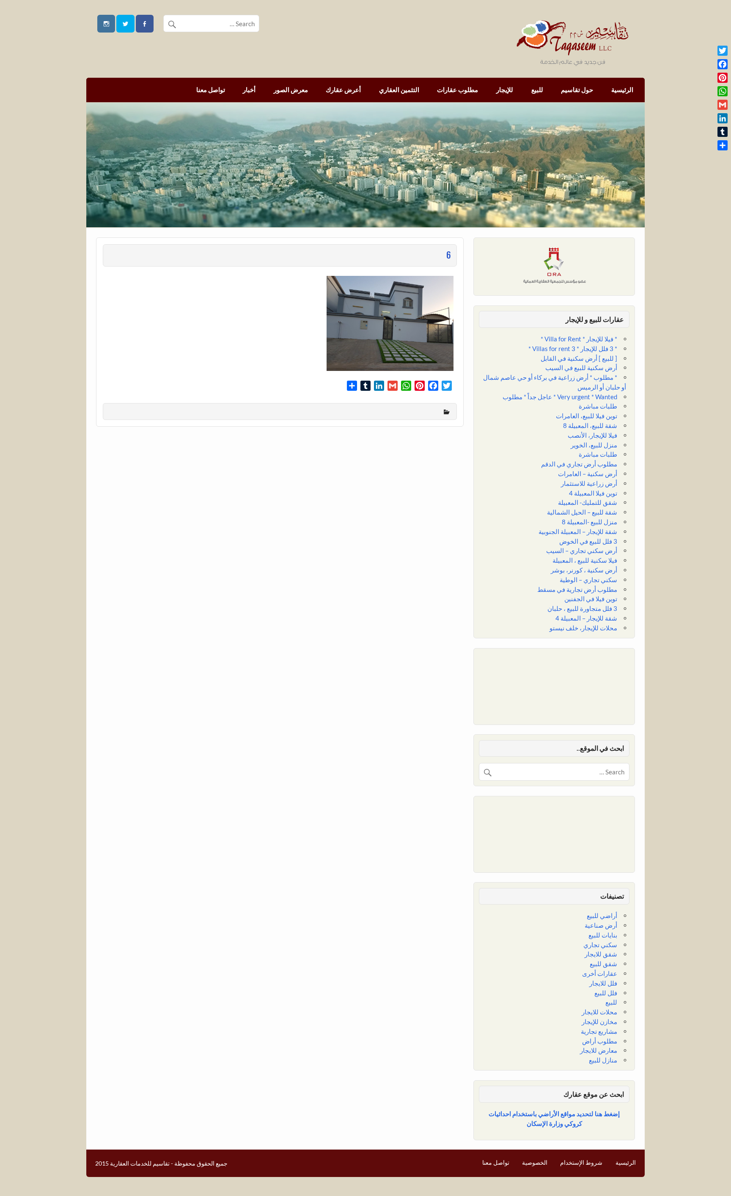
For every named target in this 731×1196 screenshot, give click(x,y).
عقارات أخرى (599, 973)
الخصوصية (534, 1163)
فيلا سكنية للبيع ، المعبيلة (584, 560)
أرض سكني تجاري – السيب (581, 550)
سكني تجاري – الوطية (588, 579)
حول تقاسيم (577, 89)
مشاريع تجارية (599, 1031)
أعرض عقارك (343, 89)
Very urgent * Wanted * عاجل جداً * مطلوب (560, 396)
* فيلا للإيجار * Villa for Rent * (579, 339)
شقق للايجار (601, 954)
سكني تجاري (600, 944)
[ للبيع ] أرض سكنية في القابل (579, 358)
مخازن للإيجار (599, 1021)
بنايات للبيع (602, 935)
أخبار (249, 89)
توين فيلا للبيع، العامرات (586, 416)
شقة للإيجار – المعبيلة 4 (586, 618)
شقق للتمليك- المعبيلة (587, 502)
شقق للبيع (603, 963)
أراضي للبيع (602, 915)
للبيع (537, 89)
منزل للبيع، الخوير (594, 445)
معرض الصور (291, 89)
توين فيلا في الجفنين (590, 598)
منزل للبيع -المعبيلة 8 (589, 522)
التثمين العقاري (399, 89)
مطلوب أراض (599, 1041)
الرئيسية (622, 89)
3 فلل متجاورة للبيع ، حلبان (582, 608)
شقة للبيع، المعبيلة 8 (590, 425)
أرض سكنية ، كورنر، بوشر (584, 570)
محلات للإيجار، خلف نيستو (583, 628)
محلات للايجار (599, 1012)
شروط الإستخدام (581, 1163)
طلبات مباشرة (598, 406)
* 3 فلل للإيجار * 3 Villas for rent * (572, 348)
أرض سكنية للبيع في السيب (581, 367)
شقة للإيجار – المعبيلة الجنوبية (578, 531)
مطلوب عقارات (457, 89)
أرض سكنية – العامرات (587, 473)
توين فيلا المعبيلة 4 (593, 493)
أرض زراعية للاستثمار (589, 483)
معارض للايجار (598, 1050)
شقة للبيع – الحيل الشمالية (582, 512)
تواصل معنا (210, 89)
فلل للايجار (603, 983)
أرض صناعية (601, 925)
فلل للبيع (605, 993)
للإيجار (504, 89)
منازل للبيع (603, 1060)
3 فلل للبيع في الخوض (588, 541)
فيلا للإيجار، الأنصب (592, 435)
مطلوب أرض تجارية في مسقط (577, 589)
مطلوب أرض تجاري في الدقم (579, 464)
